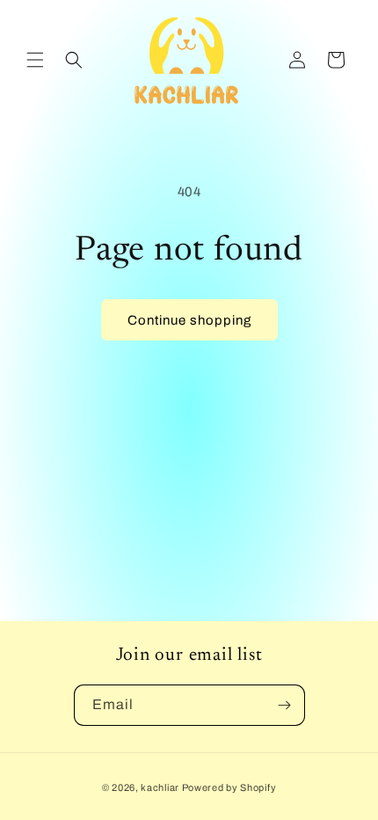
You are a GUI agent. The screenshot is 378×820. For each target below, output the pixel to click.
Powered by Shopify (229, 787)
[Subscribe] (284, 705)
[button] (35, 59)
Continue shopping (189, 320)
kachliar (160, 787)
